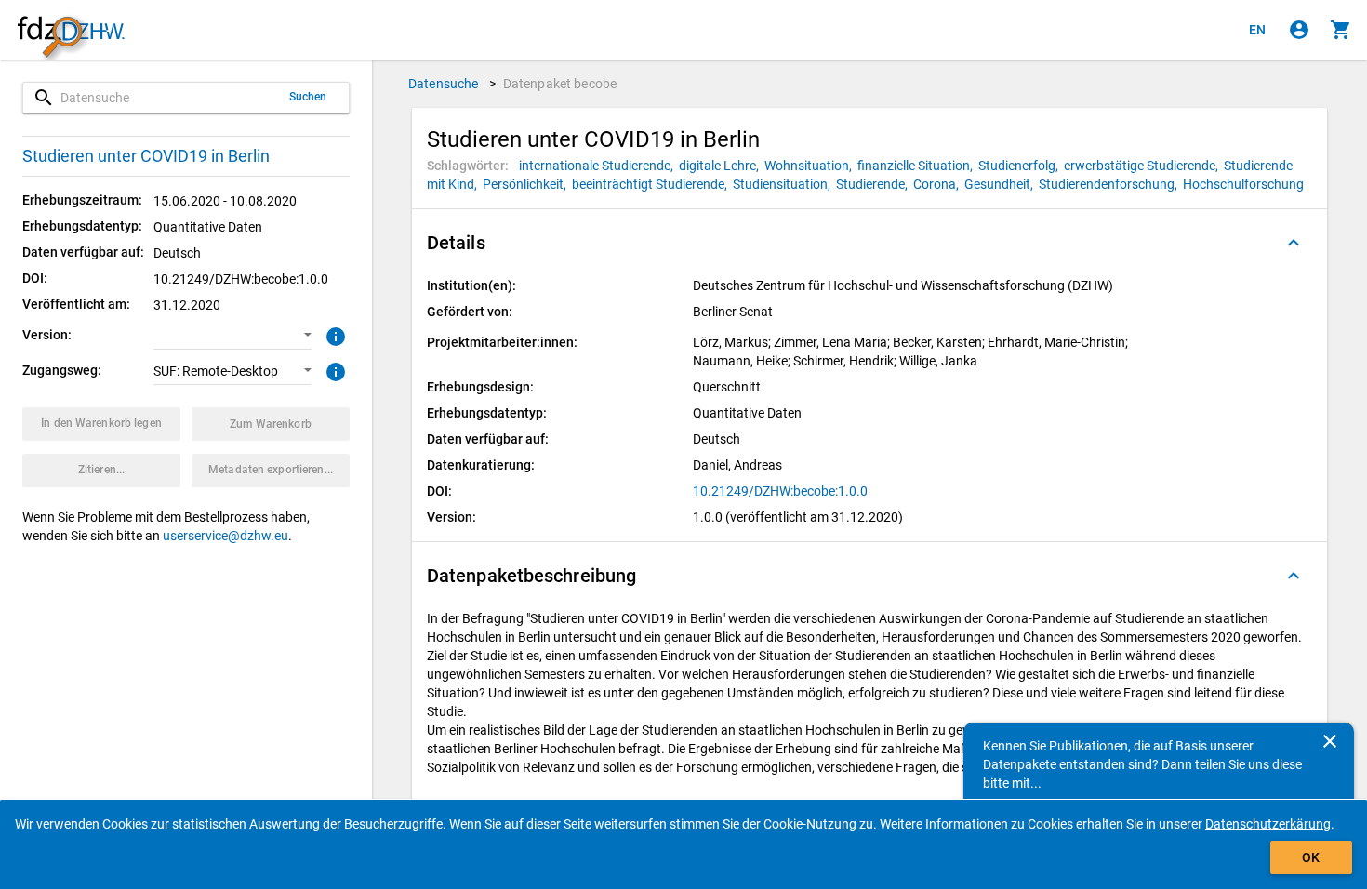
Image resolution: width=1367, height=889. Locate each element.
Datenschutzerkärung (1268, 823)
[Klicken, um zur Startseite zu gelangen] (70, 30)
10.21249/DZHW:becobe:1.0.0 (780, 491)
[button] (232, 336)
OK (1311, 857)
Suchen (308, 96)
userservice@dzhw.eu (225, 535)
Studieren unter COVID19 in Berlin (146, 156)
